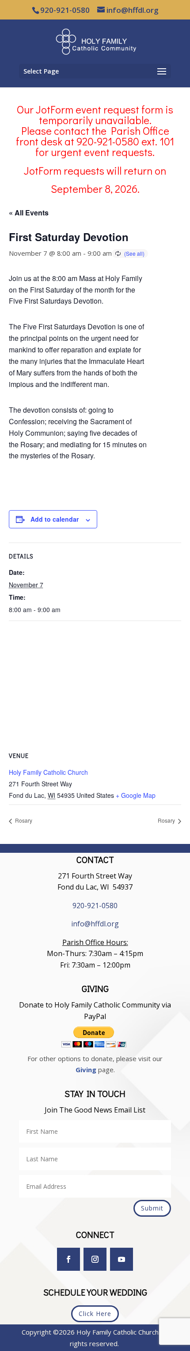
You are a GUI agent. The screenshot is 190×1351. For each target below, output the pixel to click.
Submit (152, 1208)
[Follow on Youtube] (121, 1259)
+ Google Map (136, 795)
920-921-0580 (95, 905)
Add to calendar (54, 519)
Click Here (95, 1313)
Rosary (23, 820)
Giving (86, 1069)
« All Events (29, 212)
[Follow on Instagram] (95, 1259)
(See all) (134, 253)
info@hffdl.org (95, 924)
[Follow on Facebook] (68, 1259)
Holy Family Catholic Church (48, 772)
